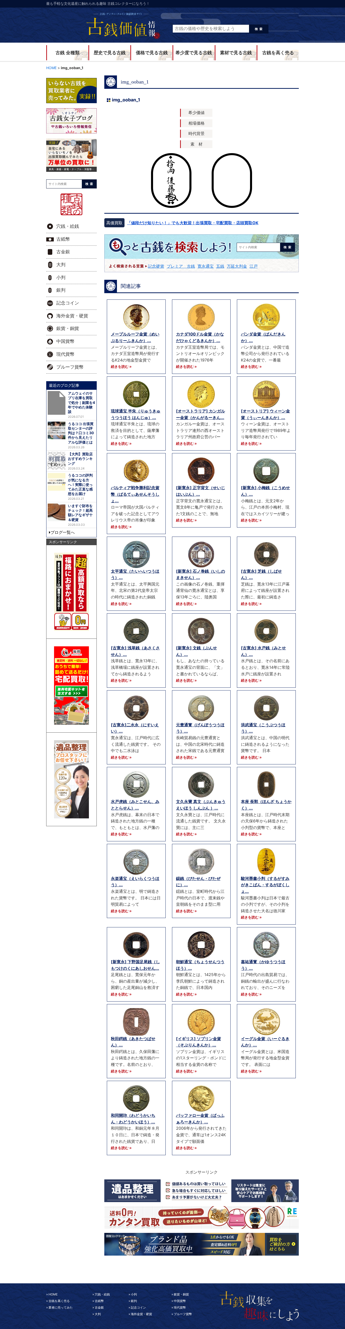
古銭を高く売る (278, 52)
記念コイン (67, 303)
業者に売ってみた (60, 1307)
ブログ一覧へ (63, 532)
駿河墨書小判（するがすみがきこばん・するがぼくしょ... (265, 885)
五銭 (220, 266)
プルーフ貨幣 (70, 367)
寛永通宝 (206, 266)
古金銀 (63, 251)
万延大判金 (237, 266)
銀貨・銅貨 (67, 328)
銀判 (60, 290)
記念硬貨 (156, 266)
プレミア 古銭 (181, 266)
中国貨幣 (65, 341)
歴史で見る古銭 (110, 52)
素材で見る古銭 (236, 52)
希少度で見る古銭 (194, 52)
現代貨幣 (65, 354)
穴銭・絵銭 (67, 226)
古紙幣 (63, 239)
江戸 (254, 266)
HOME (53, 1294)
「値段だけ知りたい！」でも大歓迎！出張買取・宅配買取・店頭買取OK (192, 222)
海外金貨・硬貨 (72, 315)
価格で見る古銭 (152, 52)
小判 (60, 277)
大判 (60, 264)
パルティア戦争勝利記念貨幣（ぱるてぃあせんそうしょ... (135, 494)
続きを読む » (121, 366)
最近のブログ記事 (64, 385)
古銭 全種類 (68, 52)
